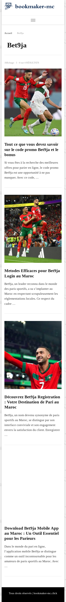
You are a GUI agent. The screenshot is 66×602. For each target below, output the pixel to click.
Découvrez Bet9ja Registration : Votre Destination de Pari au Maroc (32, 402)
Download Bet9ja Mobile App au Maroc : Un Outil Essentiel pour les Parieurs (31, 533)
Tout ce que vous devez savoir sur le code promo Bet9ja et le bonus (31, 149)
